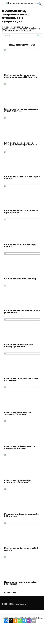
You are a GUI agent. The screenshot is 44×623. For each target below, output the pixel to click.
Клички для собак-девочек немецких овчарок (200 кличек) (20, 144)
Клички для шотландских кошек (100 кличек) (21, 379)
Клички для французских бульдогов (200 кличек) (17, 481)
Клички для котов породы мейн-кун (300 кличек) (21, 110)
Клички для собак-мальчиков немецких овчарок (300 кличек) (20, 76)
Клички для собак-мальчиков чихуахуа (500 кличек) (19, 447)
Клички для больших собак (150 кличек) (20, 245)
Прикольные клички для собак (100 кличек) (20, 583)
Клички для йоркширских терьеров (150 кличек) (17, 413)
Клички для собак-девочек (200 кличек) (21, 549)
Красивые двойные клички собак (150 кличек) (21, 515)
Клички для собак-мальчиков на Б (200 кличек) (21, 212)
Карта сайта (10, 593)
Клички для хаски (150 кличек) (20, 278)
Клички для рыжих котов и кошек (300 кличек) (22, 311)
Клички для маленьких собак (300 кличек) (22, 178)
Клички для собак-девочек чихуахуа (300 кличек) (18, 345)
